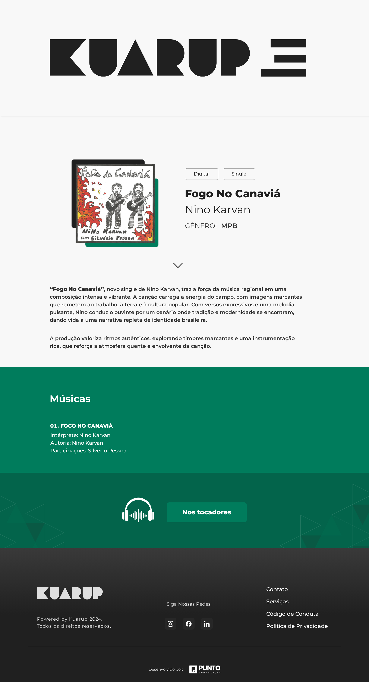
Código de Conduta (292, 614)
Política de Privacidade (297, 626)
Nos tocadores (206, 512)
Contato (277, 589)
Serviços (277, 601)
